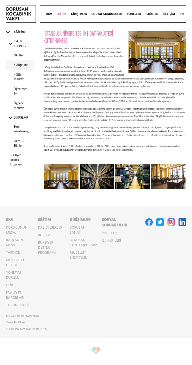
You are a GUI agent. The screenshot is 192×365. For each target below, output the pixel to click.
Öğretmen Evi (21, 91)
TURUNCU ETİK (18, 305)
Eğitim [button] (61, 14)
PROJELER (109, 233)
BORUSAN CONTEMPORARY (83, 242)
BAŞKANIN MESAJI (14, 242)
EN (182, 14)
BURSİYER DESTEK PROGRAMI (47, 247)
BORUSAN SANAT (78, 230)
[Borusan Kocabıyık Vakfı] (21, 21)
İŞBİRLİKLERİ (111, 240)
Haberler (134, 14)
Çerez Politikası (15, 322)
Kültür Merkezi (19, 77)
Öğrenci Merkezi (19, 106)
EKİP (9, 285)
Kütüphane (21, 65)
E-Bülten (152, 14)
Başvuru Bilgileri (19, 143)
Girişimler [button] (79, 14)
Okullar (19, 55)
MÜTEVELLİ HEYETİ (15, 262)
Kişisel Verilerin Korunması (22, 315)
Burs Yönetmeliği (22, 129)
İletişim (169, 14)
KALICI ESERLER (50, 227)
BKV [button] (49, 14)
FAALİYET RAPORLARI (15, 295)
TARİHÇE (13, 252)
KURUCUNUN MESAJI (17, 230)
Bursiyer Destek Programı (16, 160)
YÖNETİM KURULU (13, 275)
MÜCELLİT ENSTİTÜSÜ (79, 255)
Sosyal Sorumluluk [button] (107, 14)
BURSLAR (45, 235)
